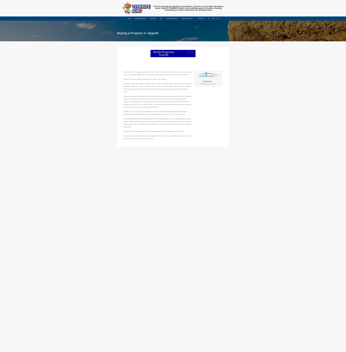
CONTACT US (201, 18)
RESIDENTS (153, 18)
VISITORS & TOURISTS (140, 18)
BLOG (161, 18)
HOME (129, 18)
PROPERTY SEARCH (186, 18)
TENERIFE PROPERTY (172, 18)
